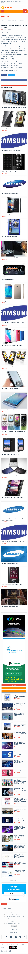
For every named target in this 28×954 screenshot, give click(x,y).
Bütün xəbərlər (14, 880)
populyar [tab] (14, 688)
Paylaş (4, 75)
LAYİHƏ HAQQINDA (10, 1)
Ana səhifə (3, 20)
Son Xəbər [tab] (14, 685)
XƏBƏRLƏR (21, 1)
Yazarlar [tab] (14, 690)
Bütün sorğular (14, 932)
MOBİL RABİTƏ (22, 20)
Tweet (12, 75)
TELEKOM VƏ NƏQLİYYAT (12, 20)
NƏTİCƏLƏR (14, 929)
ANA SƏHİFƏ (3, 1)
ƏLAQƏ (2, 2)
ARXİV (16, 1)
